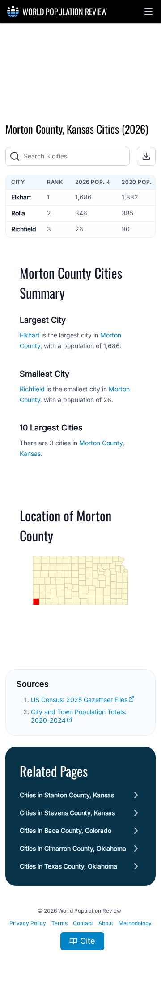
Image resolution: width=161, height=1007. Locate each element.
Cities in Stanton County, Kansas (67, 795)
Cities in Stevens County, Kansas (67, 812)
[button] (148, 11)
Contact (83, 923)
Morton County (101, 443)
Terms (59, 923)
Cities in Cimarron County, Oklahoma (73, 848)
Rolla (18, 213)
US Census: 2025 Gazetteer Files (79, 699)
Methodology (135, 923)
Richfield (23, 229)
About (105, 923)
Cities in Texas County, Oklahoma (68, 866)
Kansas (30, 453)
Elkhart (21, 197)
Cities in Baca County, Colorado (65, 830)
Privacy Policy (27, 923)
